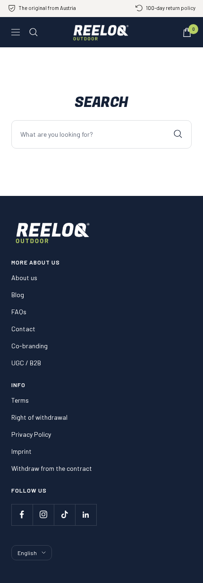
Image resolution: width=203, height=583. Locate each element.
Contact (23, 329)
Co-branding (29, 346)
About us (24, 278)
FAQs (18, 312)
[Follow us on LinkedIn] (85, 514)
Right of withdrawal (39, 417)
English (27, 552)
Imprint (21, 451)
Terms (20, 400)
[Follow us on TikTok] (64, 514)
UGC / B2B (26, 363)
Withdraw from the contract (51, 468)
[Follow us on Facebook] (22, 514)
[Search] (33, 32)
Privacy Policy (31, 434)
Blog (17, 295)
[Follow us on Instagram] (43, 514)
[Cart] (187, 32)
